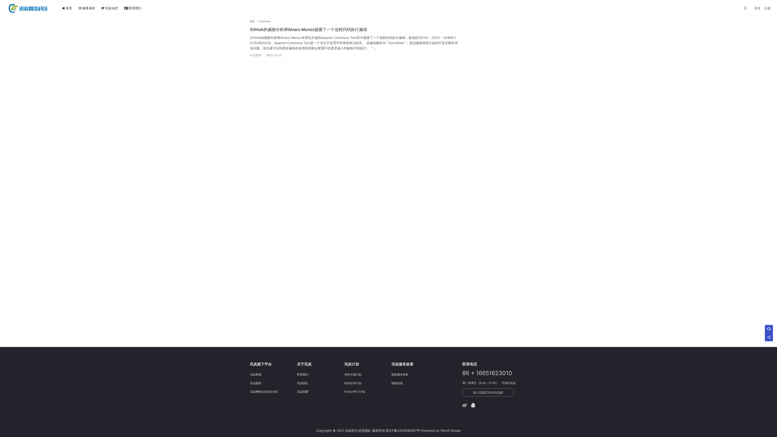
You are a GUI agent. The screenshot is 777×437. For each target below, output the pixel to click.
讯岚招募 (302, 391)
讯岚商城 (255, 374)
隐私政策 (397, 383)
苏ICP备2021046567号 (403, 431)
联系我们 (134, 8)
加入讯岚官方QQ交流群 (488, 392)
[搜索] (745, 8)
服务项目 (88, 8)
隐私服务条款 (400, 374)
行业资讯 (255, 55)
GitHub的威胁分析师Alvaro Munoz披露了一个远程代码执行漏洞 (308, 29)
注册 (767, 8)
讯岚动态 (109, 8)
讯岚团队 (302, 383)
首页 (69, 8)
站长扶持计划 (352, 383)
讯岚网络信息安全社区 (264, 391)
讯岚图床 (255, 383)
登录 (757, 8)
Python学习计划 (354, 391)
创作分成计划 (352, 374)
